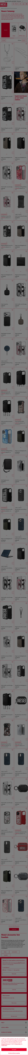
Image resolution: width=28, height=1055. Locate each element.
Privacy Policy (18, 1044)
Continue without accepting (14, 1053)
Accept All (14, 1049)
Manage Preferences (5, 1044)
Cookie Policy (4, 1045)
